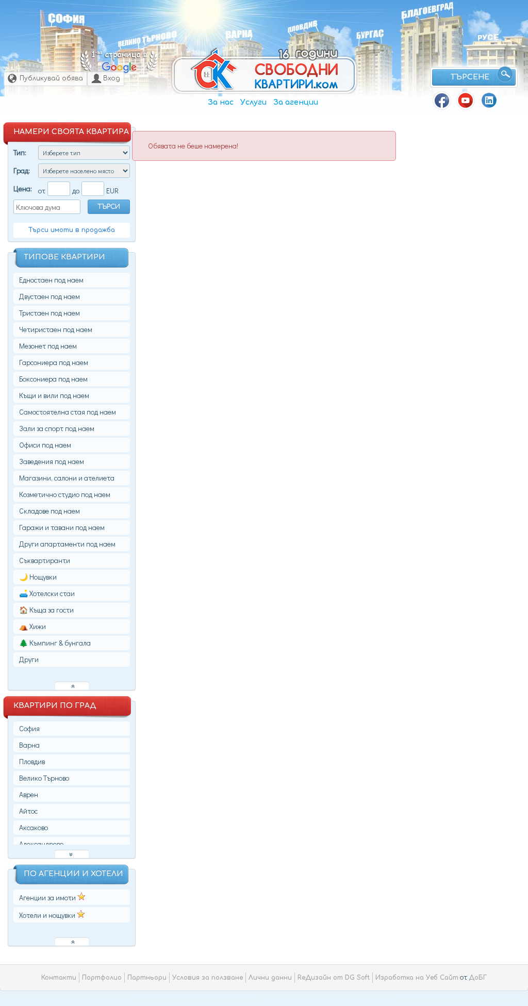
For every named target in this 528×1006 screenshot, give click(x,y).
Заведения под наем (51, 461)
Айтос (28, 811)
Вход (111, 78)
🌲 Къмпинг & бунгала (55, 643)
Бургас (370, 34)
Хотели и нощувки (48, 915)
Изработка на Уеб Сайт (416, 977)
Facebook (442, 100)
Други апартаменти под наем (67, 544)
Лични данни (270, 977)
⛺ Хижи (32, 626)
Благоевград (427, 11)
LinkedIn (489, 100)
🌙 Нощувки (38, 577)
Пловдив (303, 26)
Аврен (28, 794)
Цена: (22, 188)
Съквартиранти (44, 560)
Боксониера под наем (53, 379)
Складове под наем (49, 511)
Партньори (147, 977)
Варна (239, 34)
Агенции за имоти (48, 897)
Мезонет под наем (48, 346)
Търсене (470, 77)
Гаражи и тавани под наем (62, 527)
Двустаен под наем (49, 296)
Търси (108, 206)
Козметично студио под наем (64, 494)
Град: (21, 170)
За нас (221, 102)
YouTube (465, 100)
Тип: (19, 152)
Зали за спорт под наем (56, 428)
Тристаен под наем (49, 313)
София (66, 18)
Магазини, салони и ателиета (66, 478)
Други (29, 659)
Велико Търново (147, 39)
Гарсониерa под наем (53, 362)
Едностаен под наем (51, 280)
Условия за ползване (207, 977)
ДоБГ (478, 977)
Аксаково (33, 827)
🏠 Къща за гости (46, 610)
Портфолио (102, 977)
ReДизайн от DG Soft (334, 977)
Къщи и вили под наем (54, 395)
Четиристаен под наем (55, 329)
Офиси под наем (45, 445)
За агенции (295, 102)
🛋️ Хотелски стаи (47, 593)
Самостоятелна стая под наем (67, 412)
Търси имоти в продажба (71, 230)
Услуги (253, 102)
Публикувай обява (51, 78)
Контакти (58, 977)
